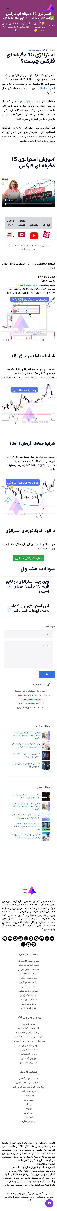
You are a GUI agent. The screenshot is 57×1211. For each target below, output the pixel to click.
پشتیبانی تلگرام (29, 1121)
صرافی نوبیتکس (28, 1091)
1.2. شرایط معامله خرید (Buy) (32, 699)
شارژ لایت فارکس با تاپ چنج (28, 1032)
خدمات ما (28, 1112)
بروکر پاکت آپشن (28, 1003)
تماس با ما (28, 1117)
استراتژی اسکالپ (46, 88)
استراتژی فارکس (31, 101)
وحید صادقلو (34, 50)
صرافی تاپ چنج (28, 1024)
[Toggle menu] (49, 1203)
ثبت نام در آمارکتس (28, 995)
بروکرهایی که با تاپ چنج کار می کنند (29, 1087)
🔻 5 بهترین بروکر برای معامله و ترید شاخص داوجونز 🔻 (26, 755)
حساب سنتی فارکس (28, 978)
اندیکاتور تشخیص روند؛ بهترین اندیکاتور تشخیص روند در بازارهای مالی (27, 826)
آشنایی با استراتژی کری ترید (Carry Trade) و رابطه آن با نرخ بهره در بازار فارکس (26, 735)
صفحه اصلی (52, 27)
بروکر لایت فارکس (27, 285)
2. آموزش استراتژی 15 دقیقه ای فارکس (31, 695)
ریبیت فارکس (28, 1099)
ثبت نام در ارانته (28, 1008)
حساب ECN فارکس (28, 973)
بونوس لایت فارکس (28, 1054)
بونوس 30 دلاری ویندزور (28, 1045)
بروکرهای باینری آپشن (28, 982)
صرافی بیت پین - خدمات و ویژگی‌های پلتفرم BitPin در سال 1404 (26, 796)
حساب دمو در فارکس (28, 1078)
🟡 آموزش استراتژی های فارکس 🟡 (39, 27)
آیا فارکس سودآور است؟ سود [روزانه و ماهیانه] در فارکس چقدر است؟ (26, 836)
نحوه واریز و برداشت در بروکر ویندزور (28, 1041)
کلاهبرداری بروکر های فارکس (28, 1082)
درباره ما (28, 1108)
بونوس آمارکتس (28, 1058)
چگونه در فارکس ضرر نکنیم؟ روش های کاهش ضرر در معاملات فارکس (25, 745)
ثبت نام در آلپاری (28, 986)
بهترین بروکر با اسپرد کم (28, 960)
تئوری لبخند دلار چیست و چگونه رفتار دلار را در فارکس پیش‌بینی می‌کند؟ (26, 816)
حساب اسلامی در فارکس (28, 965)
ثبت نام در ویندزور (28, 999)
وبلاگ (28, 1104)
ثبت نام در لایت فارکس (28, 990)
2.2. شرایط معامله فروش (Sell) (31, 703)
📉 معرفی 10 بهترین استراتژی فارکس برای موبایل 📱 (26, 765)
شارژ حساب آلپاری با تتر (28, 1028)
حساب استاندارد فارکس (28, 969)
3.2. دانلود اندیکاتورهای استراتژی (30, 707)
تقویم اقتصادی (28, 1095)
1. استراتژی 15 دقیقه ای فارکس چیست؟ (31, 691)
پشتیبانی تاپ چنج (28, 1062)
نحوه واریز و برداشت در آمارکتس (28, 1036)
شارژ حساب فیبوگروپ (28, 1049)
